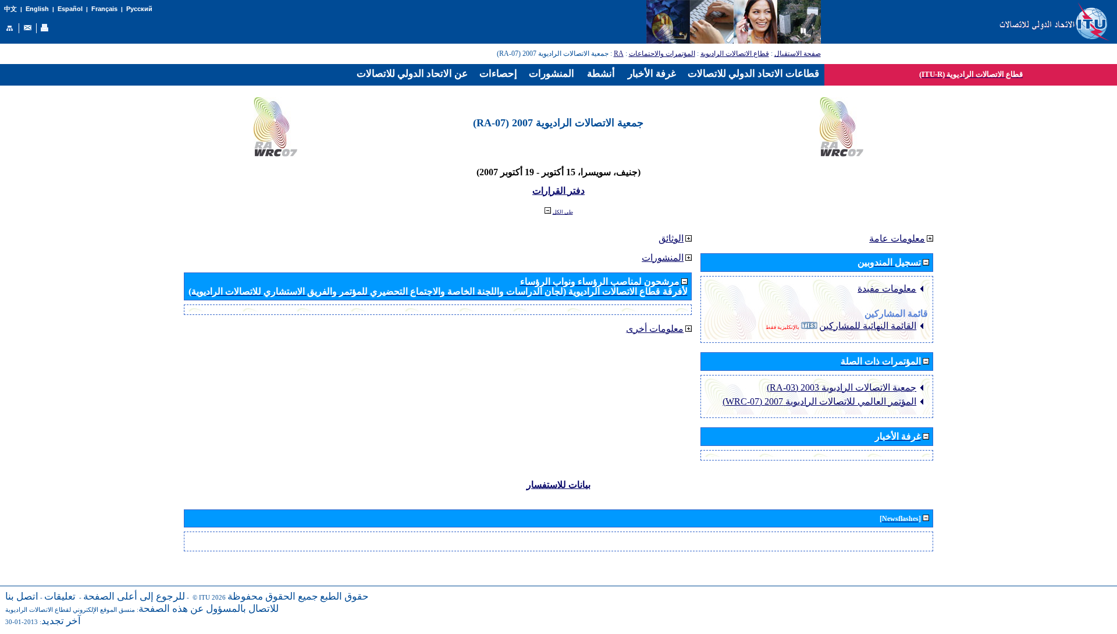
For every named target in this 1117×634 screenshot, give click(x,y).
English (37, 8)
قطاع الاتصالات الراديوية (734, 53)
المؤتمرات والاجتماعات (662, 53)
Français (104, 8)
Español (70, 8)
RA (619, 53)
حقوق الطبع (344, 596)
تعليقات (60, 596)
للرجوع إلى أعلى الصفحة (134, 596)
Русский (139, 8)
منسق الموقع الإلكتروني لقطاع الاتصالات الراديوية (70, 610)
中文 (10, 9)
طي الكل (563, 212)
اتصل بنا (21, 596)
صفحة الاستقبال (797, 53)
